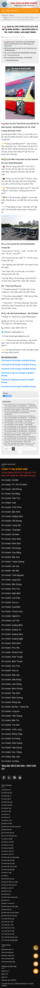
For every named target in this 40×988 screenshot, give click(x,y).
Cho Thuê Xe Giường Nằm (9, 940)
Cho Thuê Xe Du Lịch (7, 918)
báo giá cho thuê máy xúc (9, 885)
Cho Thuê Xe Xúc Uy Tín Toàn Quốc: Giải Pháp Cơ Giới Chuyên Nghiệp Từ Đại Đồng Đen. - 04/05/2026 (20, 405)
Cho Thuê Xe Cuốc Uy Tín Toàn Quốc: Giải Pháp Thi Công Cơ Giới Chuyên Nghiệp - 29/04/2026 (20, 440)
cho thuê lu (4, 876)
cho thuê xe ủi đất (6, 839)
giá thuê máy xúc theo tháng (9, 912)
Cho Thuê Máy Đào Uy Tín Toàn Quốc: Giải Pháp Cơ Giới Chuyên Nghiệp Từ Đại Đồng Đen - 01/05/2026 (20, 430)
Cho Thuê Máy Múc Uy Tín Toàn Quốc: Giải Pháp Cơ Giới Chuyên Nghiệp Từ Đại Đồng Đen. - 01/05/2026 (20, 427)
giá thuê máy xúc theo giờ (9, 915)
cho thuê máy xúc (6, 793)
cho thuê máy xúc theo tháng (10, 857)
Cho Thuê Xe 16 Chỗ (7, 928)
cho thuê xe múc (6, 808)
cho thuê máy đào (6, 805)
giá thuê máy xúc (6, 909)
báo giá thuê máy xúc (7, 879)
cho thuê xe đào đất (7, 848)
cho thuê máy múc (6, 802)
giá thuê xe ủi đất (6, 823)
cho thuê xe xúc (6, 790)
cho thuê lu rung (6, 872)
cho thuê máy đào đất (7, 869)
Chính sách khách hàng (8, 961)
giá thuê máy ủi (6, 894)
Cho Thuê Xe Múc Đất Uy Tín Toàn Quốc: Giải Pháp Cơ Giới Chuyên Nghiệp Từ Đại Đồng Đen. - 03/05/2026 (19, 412)
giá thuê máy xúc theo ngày (9, 906)
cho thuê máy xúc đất (7, 860)
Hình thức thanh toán (7, 955)
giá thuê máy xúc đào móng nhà (10, 826)
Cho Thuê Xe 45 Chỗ (7, 934)
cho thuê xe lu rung (7, 845)
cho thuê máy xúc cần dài (9, 866)
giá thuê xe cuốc (6, 891)
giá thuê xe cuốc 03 (7, 888)
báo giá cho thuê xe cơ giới (9, 882)
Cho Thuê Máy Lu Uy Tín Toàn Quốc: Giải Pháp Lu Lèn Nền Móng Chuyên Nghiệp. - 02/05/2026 (19, 423)
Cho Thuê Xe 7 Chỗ (7, 925)
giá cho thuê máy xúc (7, 833)
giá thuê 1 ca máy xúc (7, 903)
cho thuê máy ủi (6, 799)
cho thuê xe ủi (5, 817)
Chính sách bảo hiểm (7, 958)
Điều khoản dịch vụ (7, 949)
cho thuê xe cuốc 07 (7, 851)
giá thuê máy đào (6, 829)
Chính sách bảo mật (7, 952)
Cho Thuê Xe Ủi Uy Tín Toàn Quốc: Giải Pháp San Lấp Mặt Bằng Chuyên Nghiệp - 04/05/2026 (20, 408)
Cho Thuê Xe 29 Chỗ (7, 931)
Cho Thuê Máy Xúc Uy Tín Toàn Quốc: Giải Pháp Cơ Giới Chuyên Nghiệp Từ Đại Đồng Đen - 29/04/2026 (20, 437)
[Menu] (3, 11)
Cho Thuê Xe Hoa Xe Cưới (9, 937)
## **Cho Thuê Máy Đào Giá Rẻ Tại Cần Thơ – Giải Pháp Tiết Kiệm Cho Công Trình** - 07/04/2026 (19, 444)
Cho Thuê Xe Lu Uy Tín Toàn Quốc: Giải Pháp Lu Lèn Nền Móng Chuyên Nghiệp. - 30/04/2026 (20, 433)
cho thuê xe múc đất (7, 842)
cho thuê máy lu (6, 796)
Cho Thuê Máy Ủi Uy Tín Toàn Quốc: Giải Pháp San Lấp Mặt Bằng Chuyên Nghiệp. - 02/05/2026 (19, 420)
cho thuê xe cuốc (6, 820)
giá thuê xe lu (5, 900)
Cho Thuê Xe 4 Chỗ (7, 922)
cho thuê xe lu (5, 814)
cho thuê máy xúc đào (8, 863)
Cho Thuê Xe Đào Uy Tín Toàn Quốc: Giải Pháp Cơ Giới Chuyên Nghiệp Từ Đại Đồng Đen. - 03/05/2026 (20, 416)
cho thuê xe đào (6, 811)
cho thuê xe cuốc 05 (7, 854)
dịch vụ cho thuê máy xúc (9, 836)
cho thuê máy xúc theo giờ (9, 897)
